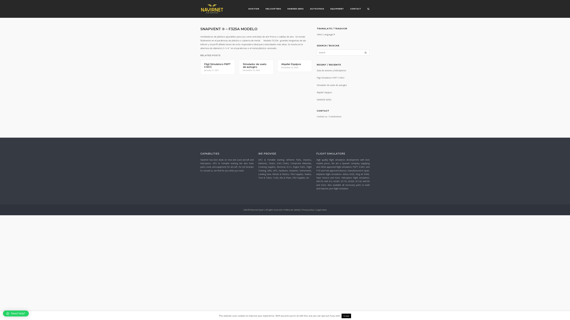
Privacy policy (308, 209)
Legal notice (321, 209)
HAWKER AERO (324, 99)
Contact (355, 9)
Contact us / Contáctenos (329, 116)
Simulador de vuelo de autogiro (332, 85)
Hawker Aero (295, 9)
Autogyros (317, 9)
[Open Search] (368, 9)
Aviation (253, 9)
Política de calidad (292, 209)
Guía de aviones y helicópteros (331, 70)
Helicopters (273, 9)
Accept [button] (346, 316)
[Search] (366, 53)
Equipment (337, 9)
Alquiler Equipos (324, 92)
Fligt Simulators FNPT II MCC (331, 77)
